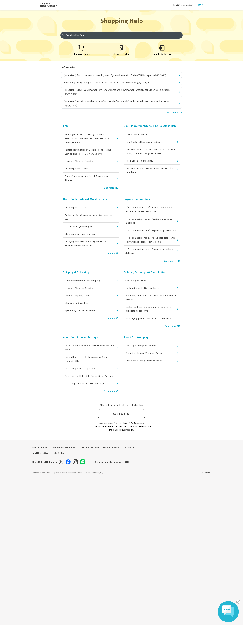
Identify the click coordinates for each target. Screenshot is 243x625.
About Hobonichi (40, 447)
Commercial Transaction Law (43, 472)
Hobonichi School (90, 447)
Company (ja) (97, 472)
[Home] (51, 5)
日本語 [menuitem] (199, 4)
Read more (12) (111, 187)
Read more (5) (111, 318)
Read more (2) (111, 252)
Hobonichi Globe (111, 447)
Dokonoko (129, 447)
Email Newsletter (40, 453)
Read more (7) (111, 391)
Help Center (58, 453)
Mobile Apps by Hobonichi (64, 447)
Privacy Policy (61, 472)
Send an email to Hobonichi (109, 461)
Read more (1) (174, 112)
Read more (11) (171, 261)
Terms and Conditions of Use (79, 472)
